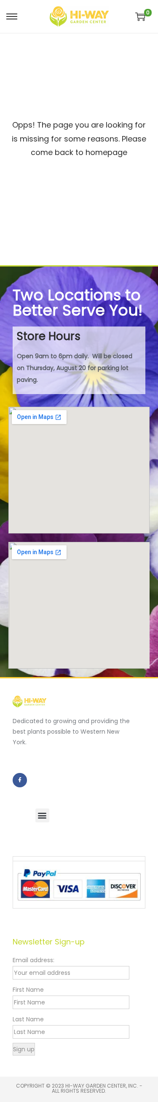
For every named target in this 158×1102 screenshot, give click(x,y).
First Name (28, 989)
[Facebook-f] (20, 780)
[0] (140, 16)
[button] (42, 815)
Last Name (28, 1019)
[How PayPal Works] (79, 884)
